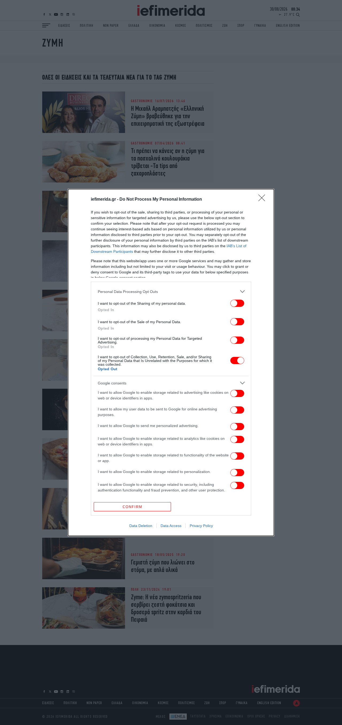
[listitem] (171, 291)
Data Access (171, 526)
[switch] (237, 303)
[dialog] (171, 362)
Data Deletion (140, 526)
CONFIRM (132, 507)
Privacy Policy (201, 526)
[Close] (263, 199)
